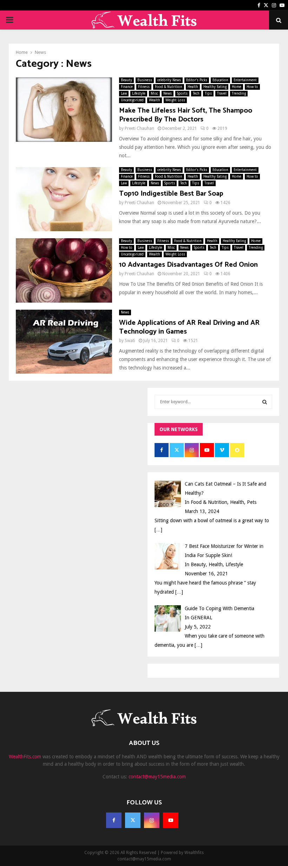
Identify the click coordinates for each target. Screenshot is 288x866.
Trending (239, 93)
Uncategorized (132, 100)
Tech (196, 93)
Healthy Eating (215, 87)
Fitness (144, 87)
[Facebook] (114, 820)
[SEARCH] (264, 402)
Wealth (154, 100)
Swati (130, 340)
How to (252, 87)
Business (144, 80)
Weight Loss (175, 100)
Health (193, 87)
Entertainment (245, 80)
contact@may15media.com (157, 776)
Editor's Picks (196, 80)
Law (124, 93)
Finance (127, 87)
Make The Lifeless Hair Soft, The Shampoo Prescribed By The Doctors (185, 115)
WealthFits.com (25, 756)
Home (236, 87)
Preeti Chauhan (139, 128)
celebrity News (169, 80)
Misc (154, 93)
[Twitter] (132, 820)
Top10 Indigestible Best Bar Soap (171, 194)
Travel (222, 93)
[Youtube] (170, 820)
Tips (208, 93)
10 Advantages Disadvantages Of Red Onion (188, 265)
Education (220, 80)
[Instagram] (151, 820)
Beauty (126, 80)
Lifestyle (138, 93)
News (167, 93)
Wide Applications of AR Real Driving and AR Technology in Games (189, 327)
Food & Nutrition (168, 87)
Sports (182, 93)
